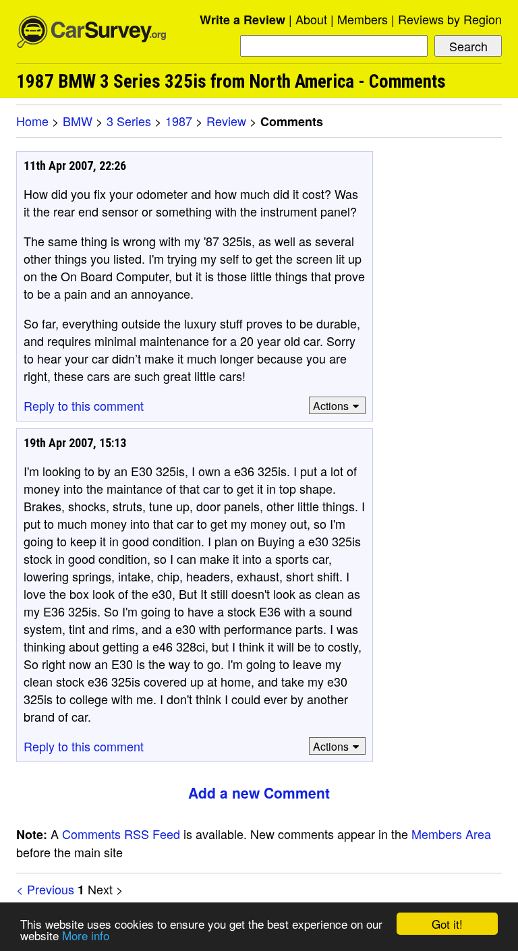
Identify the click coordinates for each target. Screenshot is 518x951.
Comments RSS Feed (121, 833)
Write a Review (242, 19)
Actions (331, 405)
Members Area (451, 833)
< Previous (45, 889)
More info (85, 935)
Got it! (447, 923)
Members (362, 19)
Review (226, 120)
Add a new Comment (259, 792)
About (311, 19)
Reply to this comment (84, 405)
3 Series (129, 120)
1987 (178, 120)
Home (32, 120)
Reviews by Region (450, 19)
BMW (77, 120)
